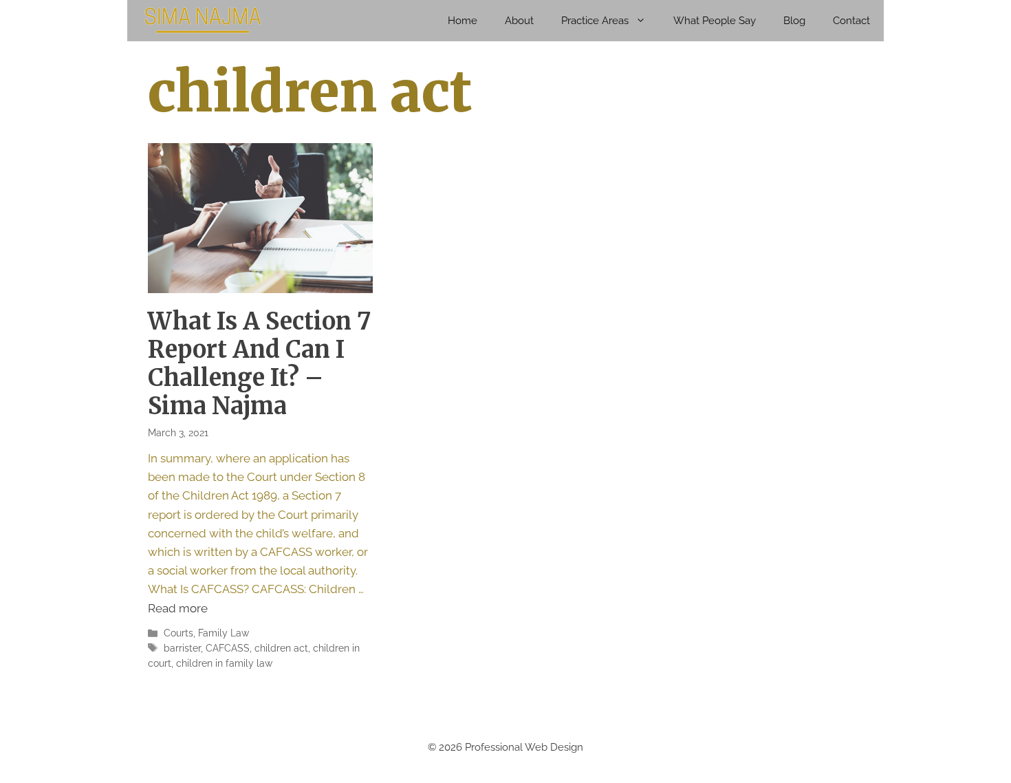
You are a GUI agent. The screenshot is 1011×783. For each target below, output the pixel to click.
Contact (851, 20)
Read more (178, 608)
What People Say (714, 20)
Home (462, 20)
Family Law (223, 633)
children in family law (224, 663)
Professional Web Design (524, 747)
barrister (182, 648)
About (519, 20)
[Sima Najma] (203, 20)
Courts (178, 633)
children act (281, 648)
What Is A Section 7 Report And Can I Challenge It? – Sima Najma (259, 363)
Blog (794, 20)
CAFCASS (228, 648)
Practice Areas (595, 20)
